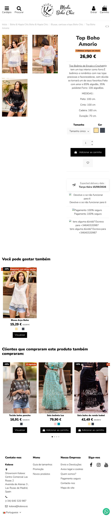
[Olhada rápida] (70, 372)
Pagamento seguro (71, 478)
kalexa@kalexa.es (18, 506)
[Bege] (16, 329)
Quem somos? (68, 474)
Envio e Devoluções (71, 464)
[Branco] (20, 329)
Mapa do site (67, 487)
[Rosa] (55, 424)
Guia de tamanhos (42, 464)
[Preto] (23, 329)
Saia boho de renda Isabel (91, 415)
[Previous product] (106, 26)
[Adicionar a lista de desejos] (88, 163)
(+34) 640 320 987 (15, 500)
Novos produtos (41, 474)
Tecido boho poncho (20, 415)
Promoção (38, 469)
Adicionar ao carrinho (90, 152)
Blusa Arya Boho (20, 320)
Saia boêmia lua (55, 415)
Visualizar (20, 335)
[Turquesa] (59, 424)
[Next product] (108, 26)
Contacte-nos (68, 483)
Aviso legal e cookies (72, 469)
